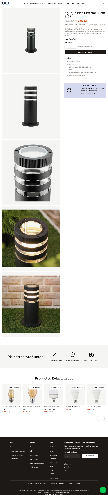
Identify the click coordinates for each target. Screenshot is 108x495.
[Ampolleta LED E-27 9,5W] (75, 394)
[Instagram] (66, 470)
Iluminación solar (52, 3)
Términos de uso (74, 484)
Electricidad (70, 3)
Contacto (13, 447)
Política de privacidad (58, 484)
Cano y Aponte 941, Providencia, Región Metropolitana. (54, 492)
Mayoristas (34, 459)
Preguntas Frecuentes (17, 451)
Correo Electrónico (70, 452)
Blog (31, 451)
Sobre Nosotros (35, 447)
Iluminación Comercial (36, 3)
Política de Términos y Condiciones (17, 456)
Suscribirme (90, 456)
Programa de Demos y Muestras (37, 465)
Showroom (34, 455)
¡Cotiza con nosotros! (88, 94)
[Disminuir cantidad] (66, 47)
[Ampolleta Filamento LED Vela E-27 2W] (11, 394)
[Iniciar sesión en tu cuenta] (98, 3)
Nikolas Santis (59, 494)
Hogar (25, 3)
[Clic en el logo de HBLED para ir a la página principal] (5, 3)
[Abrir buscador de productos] (100, 3)
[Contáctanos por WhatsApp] (103, 490)
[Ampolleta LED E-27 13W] (96, 394)
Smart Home (62, 3)
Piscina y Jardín (80, 3)
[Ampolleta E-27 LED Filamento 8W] (32, 394)
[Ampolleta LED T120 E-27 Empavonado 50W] (53, 394)
